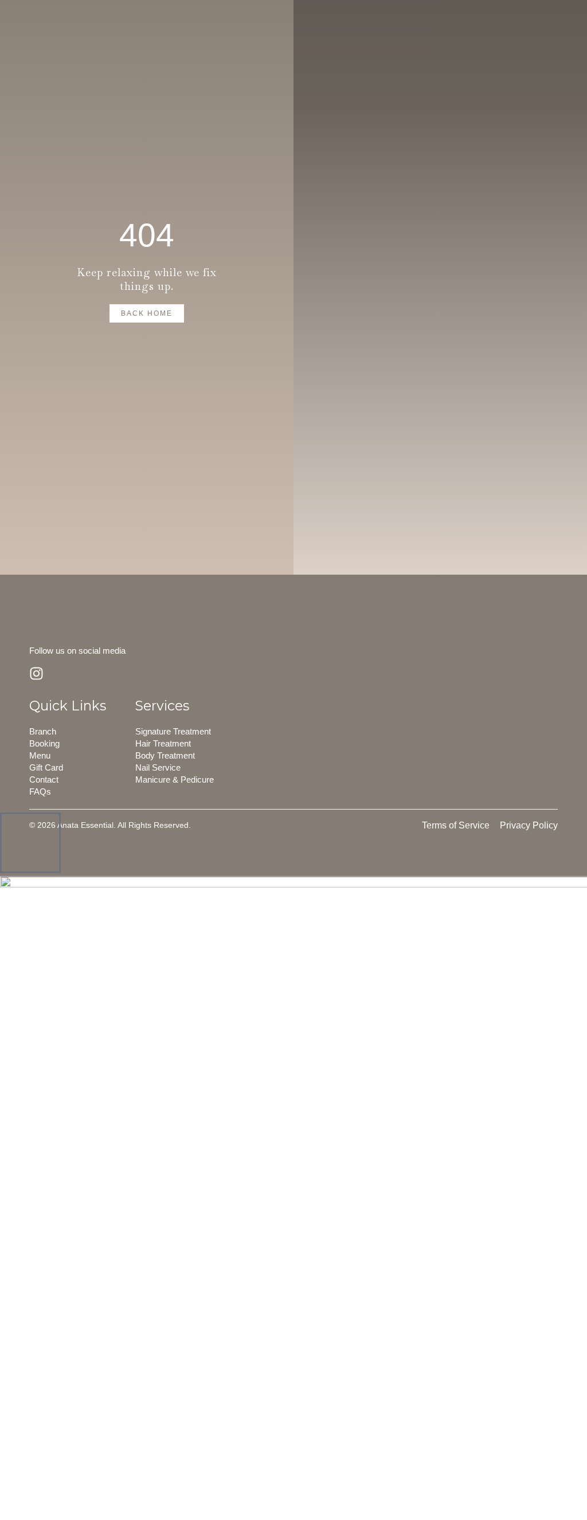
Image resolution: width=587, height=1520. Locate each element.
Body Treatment (165, 755)
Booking (44, 743)
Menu (39, 755)
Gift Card (46, 767)
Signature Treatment (173, 731)
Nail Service (158, 767)
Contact (43, 779)
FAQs (40, 791)
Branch (42, 731)
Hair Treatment (163, 743)
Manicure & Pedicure (174, 779)
